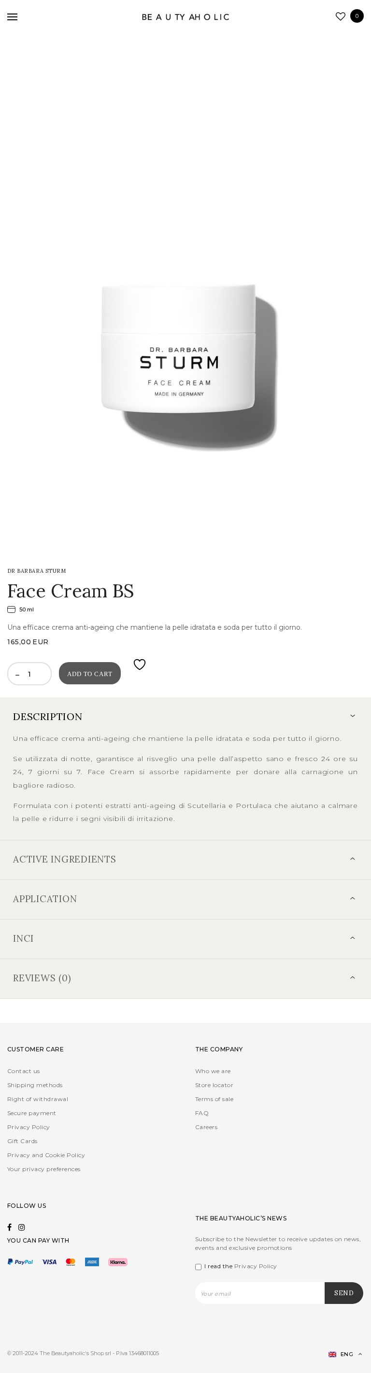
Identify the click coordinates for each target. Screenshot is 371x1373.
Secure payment (32, 1113)
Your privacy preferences (44, 1169)
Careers (206, 1127)
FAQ (202, 1113)
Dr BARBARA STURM (36, 570)
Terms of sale (214, 1099)
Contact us (23, 1071)
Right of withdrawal (37, 1099)
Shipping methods (35, 1085)
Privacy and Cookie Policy (46, 1155)
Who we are (213, 1071)
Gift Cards (22, 1141)
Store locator (214, 1085)
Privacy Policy (28, 1127)
